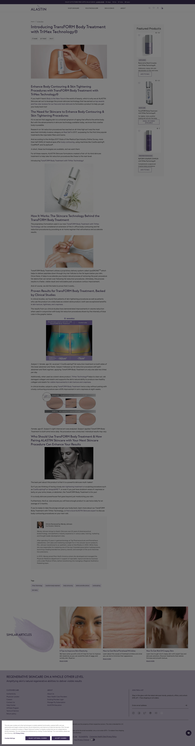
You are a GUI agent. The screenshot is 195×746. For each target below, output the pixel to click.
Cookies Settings (10, 738)
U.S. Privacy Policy (18, 733)
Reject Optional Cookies (38, 738)
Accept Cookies (60, 738)
